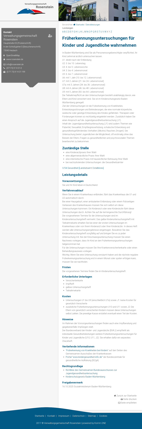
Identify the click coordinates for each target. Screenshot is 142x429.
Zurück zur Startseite (126, 395)
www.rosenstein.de (14, 59)
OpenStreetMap (13, 55)
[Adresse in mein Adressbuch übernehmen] (50, 36)
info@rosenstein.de (14, 64)
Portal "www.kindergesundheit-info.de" (84, 357)
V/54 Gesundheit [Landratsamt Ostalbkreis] (83, 168)
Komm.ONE (100, 423)
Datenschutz (79, 416)
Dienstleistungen (93, 25)
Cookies (103, 416)
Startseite (80, 25)
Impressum (63, 416)
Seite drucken (130, 399)
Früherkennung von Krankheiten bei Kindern (87, 350)
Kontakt (51, 416)
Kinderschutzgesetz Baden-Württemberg (85, 376)
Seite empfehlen (129, 402)
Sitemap (92, 416)
